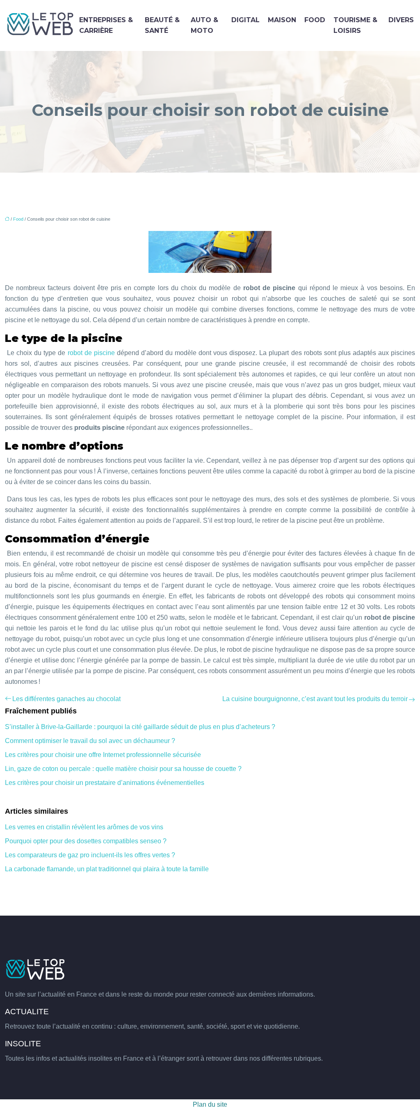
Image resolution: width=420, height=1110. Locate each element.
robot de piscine (91, 352)
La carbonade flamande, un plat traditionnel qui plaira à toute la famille (107, 868)
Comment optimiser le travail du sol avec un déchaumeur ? (90, 740)
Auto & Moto (204, 25)
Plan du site (210, 1104)
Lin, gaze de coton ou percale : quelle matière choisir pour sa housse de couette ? (123, 768)
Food (314, 20)
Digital (245, 20)
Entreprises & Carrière (106, 25)
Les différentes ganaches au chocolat (66, 698)
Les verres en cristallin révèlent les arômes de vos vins (84, 827)
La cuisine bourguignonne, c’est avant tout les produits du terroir (315, 698)
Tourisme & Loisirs (355, 25)
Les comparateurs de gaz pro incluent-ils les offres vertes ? (90, 855)
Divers (401, 20)
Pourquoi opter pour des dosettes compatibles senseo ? (86, 841)
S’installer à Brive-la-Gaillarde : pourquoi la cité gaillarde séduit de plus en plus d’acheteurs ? (140, 726)
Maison (282, 20)
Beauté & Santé (162, 25)
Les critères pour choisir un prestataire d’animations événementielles (104, 782)
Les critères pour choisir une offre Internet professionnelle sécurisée (103, 754)
